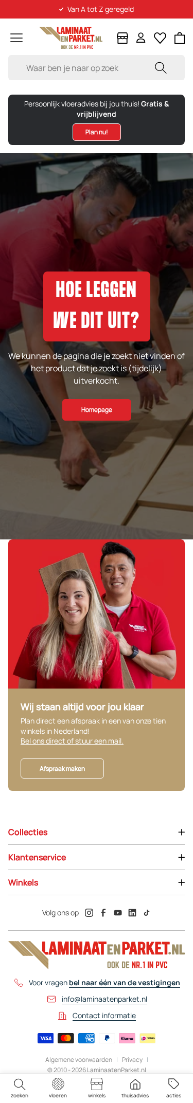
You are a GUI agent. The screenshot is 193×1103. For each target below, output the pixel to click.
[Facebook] (103, 913)
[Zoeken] (160, 67)
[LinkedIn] (132, 913)
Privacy (132, 1060)
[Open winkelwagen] (179, 38)
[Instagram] (89, 913)
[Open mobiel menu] (16, 37)
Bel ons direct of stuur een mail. (72, 741)
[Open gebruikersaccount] (141, 37)
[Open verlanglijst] (160, 38)
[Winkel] (122, 38)
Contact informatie (104, 1015)
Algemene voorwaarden (78, 1060)
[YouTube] (118, 913)
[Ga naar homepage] (70, 38)
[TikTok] (147, 913)
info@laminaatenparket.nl (104, 999)
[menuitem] (19, 1088)
